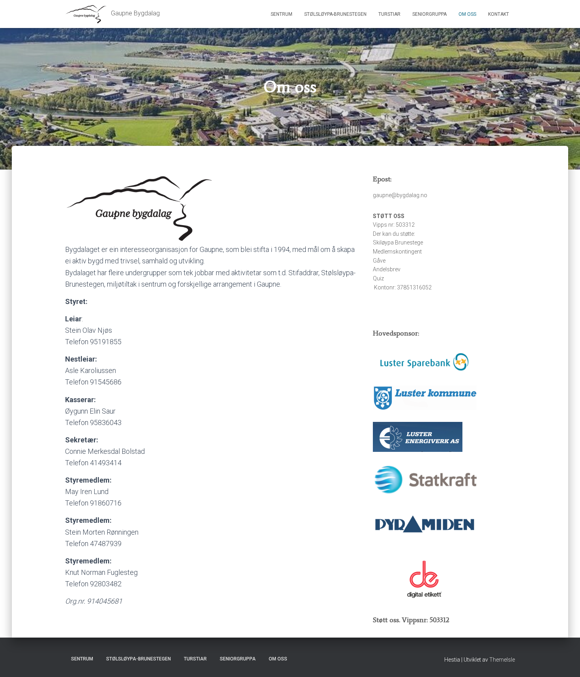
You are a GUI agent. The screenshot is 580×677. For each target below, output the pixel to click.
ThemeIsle (502, 659)
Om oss (467, 14)
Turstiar (389, 14)
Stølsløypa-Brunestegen (335, 14)
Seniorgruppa (429, 14)
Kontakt (498, 14)
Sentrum (281, 14)
